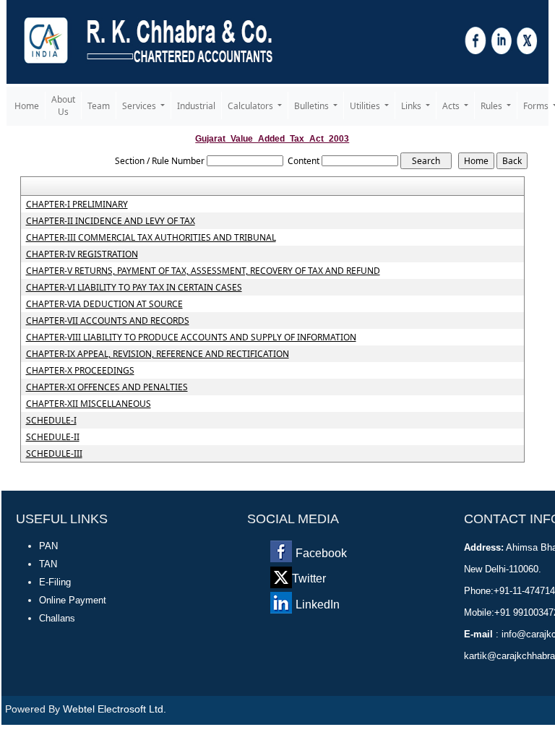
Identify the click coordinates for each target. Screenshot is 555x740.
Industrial (196, 106)
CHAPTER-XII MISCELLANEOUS (88, 404)
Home (26, 106)
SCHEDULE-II (52, 437)
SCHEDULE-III (54, 454)
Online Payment (72, 600)
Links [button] (412, 106)
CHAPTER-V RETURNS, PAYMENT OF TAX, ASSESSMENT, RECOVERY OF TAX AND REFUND (203, 271)
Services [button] (140, 106)
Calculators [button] (251, 106)
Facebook (321, 553)
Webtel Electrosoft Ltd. (114, 709)
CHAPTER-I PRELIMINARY (77, 204)
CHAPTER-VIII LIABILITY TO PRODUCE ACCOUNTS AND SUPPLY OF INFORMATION (191, 337)
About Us (63, 105)
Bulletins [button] (312, 106)
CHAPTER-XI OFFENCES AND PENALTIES (107, 387)
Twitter (309, 578)
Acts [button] (452, 106)
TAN (48, 564)
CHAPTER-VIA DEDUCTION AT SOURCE (104, 304)
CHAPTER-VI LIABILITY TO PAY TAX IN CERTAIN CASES (134, 287)
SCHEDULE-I (51, 420)
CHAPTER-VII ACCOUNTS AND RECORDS (107, 321)
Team (98, 106)
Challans (57, 618)
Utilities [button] (366, 106)
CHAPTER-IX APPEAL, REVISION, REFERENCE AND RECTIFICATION (157, 354)
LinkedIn (318, 604)
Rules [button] (492, 106)
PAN (48, 546)
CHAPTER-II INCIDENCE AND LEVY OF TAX (110, 221)
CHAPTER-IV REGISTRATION (82, 254)
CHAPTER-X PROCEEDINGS (80, 371)
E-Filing (55, 582)
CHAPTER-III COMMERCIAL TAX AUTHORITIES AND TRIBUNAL (151, 238)
